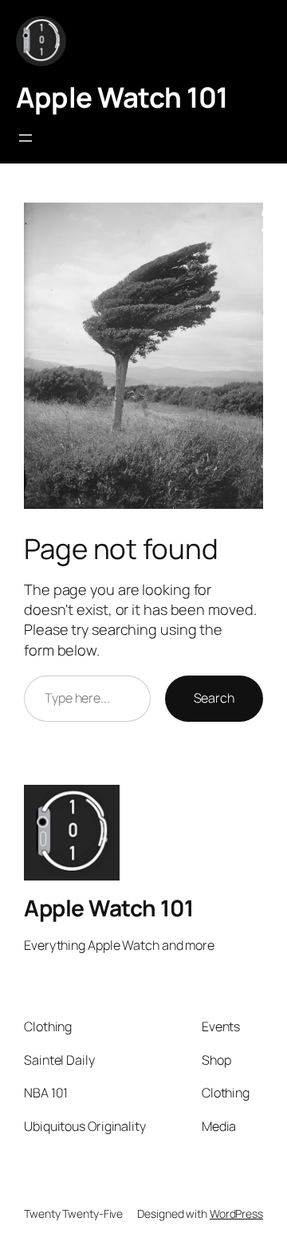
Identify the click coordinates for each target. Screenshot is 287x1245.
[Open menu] (25, 138)
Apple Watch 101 (122, 97)
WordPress (236, 1213)
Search (214, 698)
